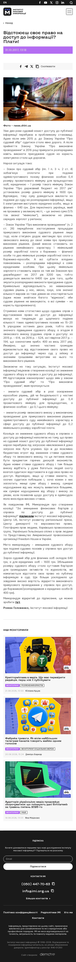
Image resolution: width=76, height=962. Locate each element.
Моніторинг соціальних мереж (37, 749)
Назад (9, 23)
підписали (26, 516)
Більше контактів (37, 898)
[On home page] (11, 12)
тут (17, 602)
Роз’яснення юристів (32, 685)
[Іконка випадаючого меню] (69, 11)
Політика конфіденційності (20, 912)
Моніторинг (12, 685)
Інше (23, 812)
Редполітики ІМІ (51, 912)
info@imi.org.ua (35, 891)
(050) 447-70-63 (35, 884)
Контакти (38, 918)
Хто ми (68, 912)
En (5, 2)
